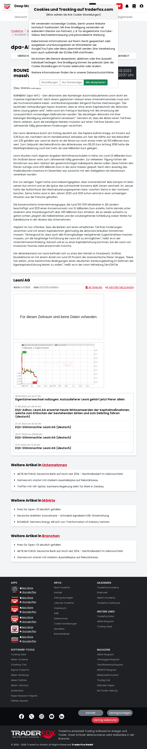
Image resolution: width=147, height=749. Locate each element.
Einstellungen (50, 82)
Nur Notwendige (72, 82)
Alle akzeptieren (95, 82)
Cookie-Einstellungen (44, 66)
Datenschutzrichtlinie (100, 72)
